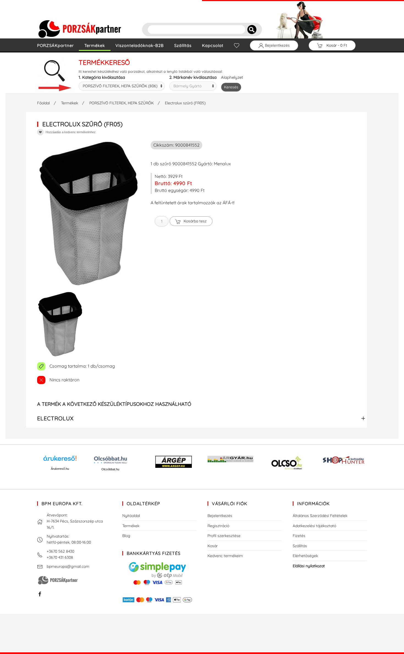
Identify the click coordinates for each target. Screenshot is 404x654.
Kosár (212, 545)
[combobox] (122, 86)
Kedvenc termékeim (225, 555)
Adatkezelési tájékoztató (314, 525)
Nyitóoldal (131, 515)
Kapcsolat (212, 45)
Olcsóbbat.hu (110, 469)
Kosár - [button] (336, 45)
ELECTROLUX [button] (55, 418)
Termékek (94, 45)
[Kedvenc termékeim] (236, 45)
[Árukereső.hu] (59, 460)
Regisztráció (218, 525)
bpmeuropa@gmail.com (68, 566)
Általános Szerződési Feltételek (320, 515)
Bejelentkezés (277, 45)
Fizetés (299, 535)
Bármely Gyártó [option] (187, 85)
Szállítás (183, 45)
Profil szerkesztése (223, 535)
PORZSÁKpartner (55, 45)
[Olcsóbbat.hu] (110, 460)
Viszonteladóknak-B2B (139, 45)
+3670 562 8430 (60, 551)
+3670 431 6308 (60, 557)
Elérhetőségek (305, 555)
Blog (126, 535)
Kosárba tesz (195, 221)
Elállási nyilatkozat (309, 565)
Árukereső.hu (60, 468)
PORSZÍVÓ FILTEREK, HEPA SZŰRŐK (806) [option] (120, 85)
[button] (60, 324)
